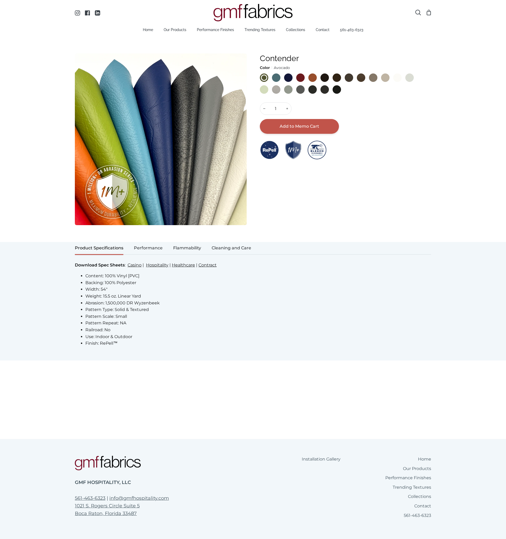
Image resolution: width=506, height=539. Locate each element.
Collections (419, 496)
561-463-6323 (90, 498)
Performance (148, 247)
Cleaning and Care (231, 247)
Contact (422, 505)
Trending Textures (412, 487)
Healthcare (183, 265)
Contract (207, 265)
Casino (135, 265)
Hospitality (157, 265)
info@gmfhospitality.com (139, 498)
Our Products (417, 468)
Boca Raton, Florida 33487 (106, 513)
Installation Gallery (321, 459)
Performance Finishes (408, 477)
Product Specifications (99, 247)
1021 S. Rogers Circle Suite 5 (107, 506)
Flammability (187, 247)
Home (424, 459)
